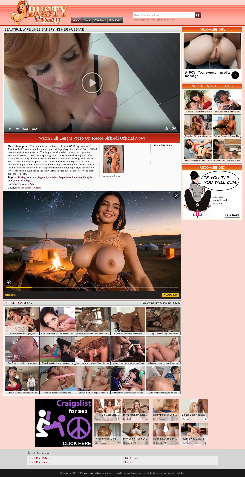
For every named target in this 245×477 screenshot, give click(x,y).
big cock (42, 177)
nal (147, 20)
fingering (77, 177)
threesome (162, 20)
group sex (171, 20)
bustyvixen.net (90, 473)
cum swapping (22, 180)
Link (128, 462)
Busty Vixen (36, 12)
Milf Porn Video (40, 458)
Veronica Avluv (27, 184)
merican (32, 177)
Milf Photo (131, 458)
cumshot (154, 20)
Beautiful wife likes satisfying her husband (44, 29)
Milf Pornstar (39, 462)
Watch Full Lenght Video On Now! (92, 138)
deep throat (65, 177)
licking (20, 177)
